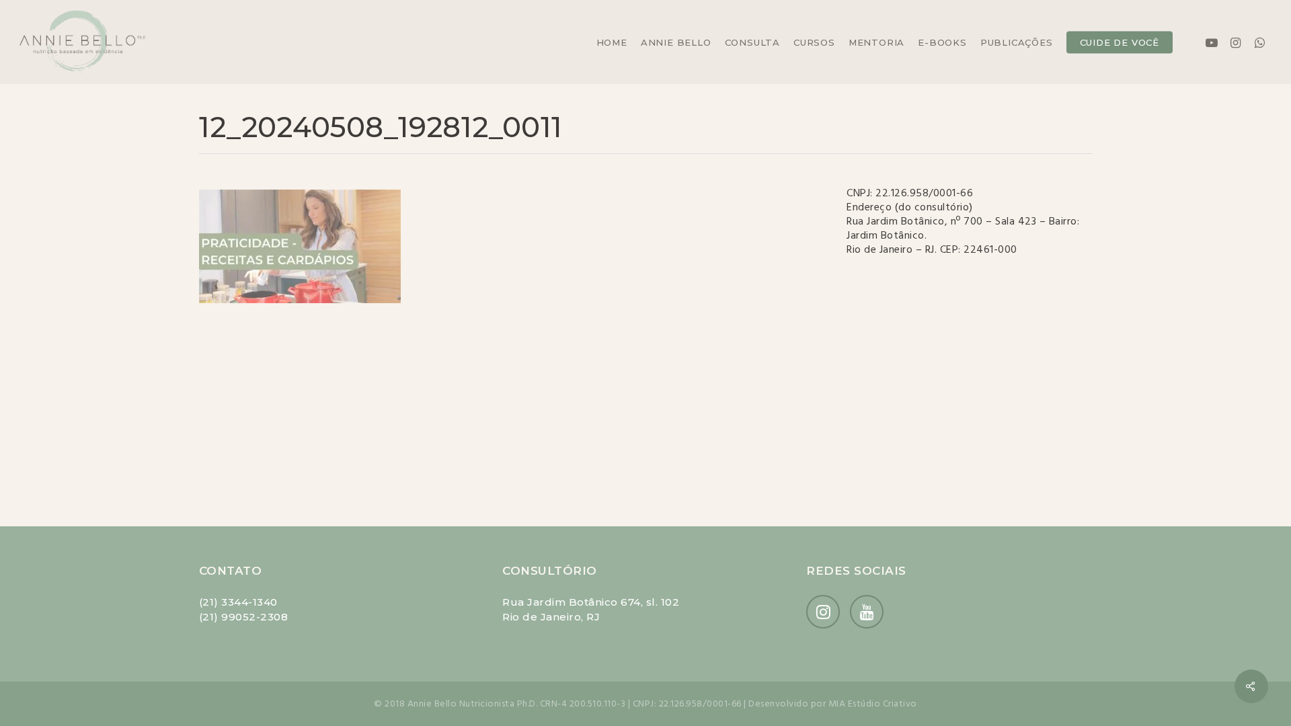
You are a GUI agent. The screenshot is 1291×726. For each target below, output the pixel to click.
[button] (1265, 7)
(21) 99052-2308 (243, 616)
